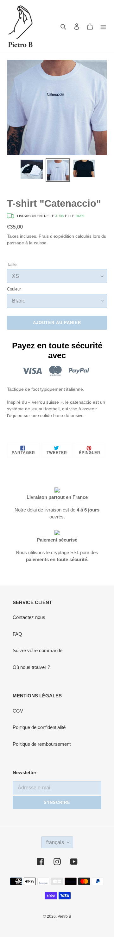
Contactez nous (29, 617)
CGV (18, 710)
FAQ (17, 634)
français (55, 842)
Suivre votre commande (37, 650)
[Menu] (103, 26)
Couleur (14, 289)
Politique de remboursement (42, 744)
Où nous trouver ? (31, 667)
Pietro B (64, 916)
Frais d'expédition (56, 236)
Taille (11, 264)
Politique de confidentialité (39, 727)
